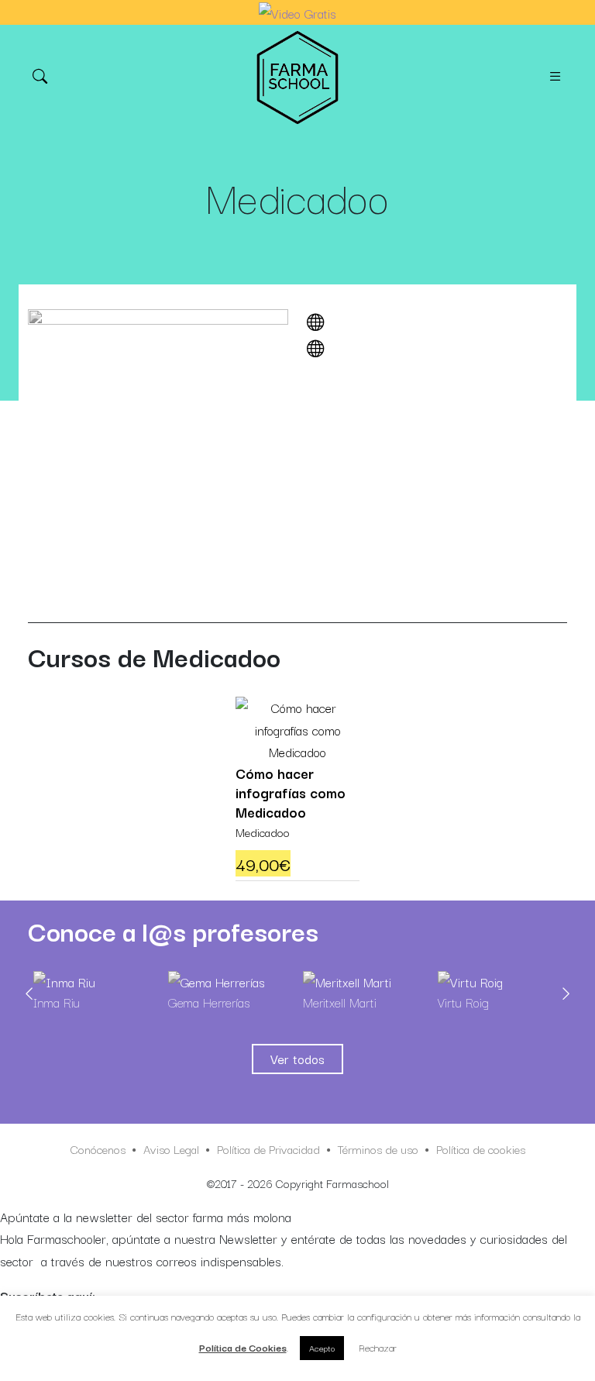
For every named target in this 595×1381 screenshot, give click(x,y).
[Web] (320, 322)
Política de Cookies (243, 1347)
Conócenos (98, 1148)
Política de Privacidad (268, 1148)
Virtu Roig (463, 1002)
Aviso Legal (171, 1148)
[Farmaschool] (297, 77)
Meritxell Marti (340, 1002)
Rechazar (378, 1347)
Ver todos (297, 1059)
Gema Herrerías (208, 1002)
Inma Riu (56, 1002)
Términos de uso (378, 1148)
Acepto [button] (322, 1348)
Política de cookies (480, 1148)
